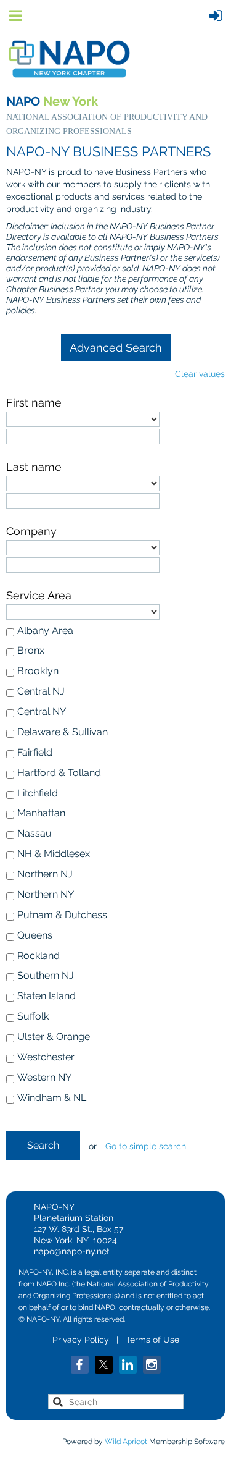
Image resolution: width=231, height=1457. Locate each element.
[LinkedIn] (128, 1365)
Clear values (200, 374)
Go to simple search (145, 1146)
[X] (104, 1365)
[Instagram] (152, 1365)
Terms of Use (152, 1340)
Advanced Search (116, 347)
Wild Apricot (126, 1441)
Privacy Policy (80, 1340)
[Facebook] (80, 1365)
